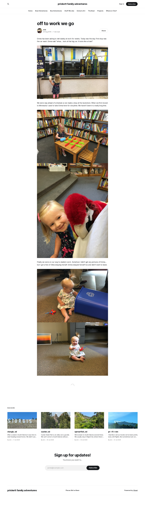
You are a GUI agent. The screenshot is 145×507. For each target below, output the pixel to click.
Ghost (135, 490)
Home (30, 11)
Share (104, 31)
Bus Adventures (56, 11)
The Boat (91, 11)
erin (44, 30)
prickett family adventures (72, 4)
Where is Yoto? (111, 11)
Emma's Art (81, 11)
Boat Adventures (41, 11)
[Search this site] (8, 4)
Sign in (121, 4)
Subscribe (132, 4)
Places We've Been (72, 490)
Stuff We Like (69, 11)
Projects (100, 11)
